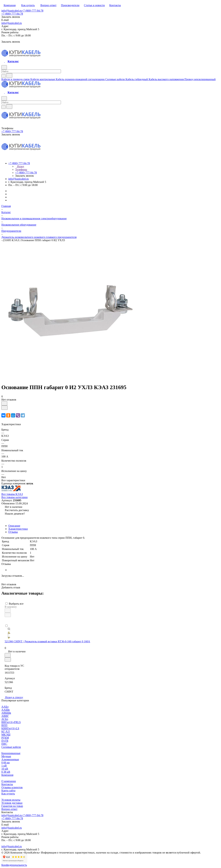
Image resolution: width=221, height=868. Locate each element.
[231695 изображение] (70, 378)
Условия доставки (11, 802)
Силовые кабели (11, 747)
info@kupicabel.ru (11, 10)
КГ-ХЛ (5, 731)
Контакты (7, 784)
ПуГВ (4, 740)
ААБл (4, 706)
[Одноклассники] (8, 415)
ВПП (4, 725)
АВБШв (6, 712)
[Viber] (18, 415)
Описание (14, 525)
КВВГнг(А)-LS (10, 728)
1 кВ (4, 765)
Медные (6, 756)
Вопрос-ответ (9, 809)
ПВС (4, 743)
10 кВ (4, 768)
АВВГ (5, 715)
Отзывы (13, 531)
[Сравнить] (4, 408)
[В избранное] (4, 403)
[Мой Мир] (13, 415)
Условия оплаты (10, 799)
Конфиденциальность (14, 865)
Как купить (8, 793)
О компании (8, 781)
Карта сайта (8, 790)
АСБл (4, 719)
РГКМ (5, 737)
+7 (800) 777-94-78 (32, 10)
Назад (20, 166)
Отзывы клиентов (12, 787)
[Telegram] (23, 415)
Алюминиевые (10, 759)
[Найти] (9, 75)
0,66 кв (5, 762)
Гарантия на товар (12, 806)
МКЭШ (5, 734)
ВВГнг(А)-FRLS (11, 722)
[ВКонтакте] (3, 415)
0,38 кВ (5, 771)
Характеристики (18, 528)
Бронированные (10, 753)
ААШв (5, 709)
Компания (7, 774)
